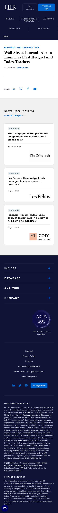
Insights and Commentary (21, 47)
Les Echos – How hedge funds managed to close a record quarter (26, 181)
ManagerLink (40, 385)
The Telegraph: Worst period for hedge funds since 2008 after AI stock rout (28, 136)
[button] (14, 89)
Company (11, 298)
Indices (10, 268)
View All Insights (13, 115)
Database (12, 278)
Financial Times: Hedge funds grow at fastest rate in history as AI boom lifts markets (28, 217)
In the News (22, 67)
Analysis (11, 288)
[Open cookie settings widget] (4, 508)
